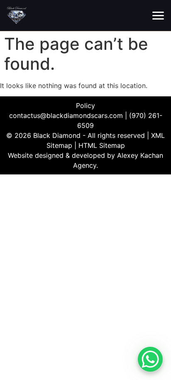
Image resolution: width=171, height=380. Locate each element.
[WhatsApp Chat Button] (150, 359)
